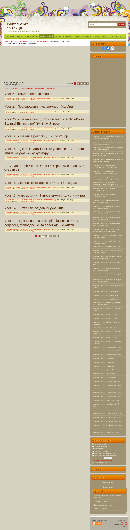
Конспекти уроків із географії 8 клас (105, 295)
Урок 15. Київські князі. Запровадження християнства (44, 195)
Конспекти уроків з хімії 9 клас (103, 366)
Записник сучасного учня (103, 505)
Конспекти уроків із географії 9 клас (105, 299)
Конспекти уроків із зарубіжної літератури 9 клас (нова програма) (108, 160)
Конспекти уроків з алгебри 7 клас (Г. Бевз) (106, 405)
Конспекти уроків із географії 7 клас (105, 291)
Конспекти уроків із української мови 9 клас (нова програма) (106, 224)
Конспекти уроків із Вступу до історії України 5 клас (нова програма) (31, 98)
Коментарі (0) (29, 99)
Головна (7, 41)
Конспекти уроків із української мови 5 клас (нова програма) (106, 201)
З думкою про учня (101, 501)
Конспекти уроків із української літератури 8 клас (104, 189)
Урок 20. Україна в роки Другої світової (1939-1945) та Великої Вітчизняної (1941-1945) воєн (44, 121)
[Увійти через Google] (112, 48)
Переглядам (50, 88)
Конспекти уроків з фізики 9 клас (104, 377)
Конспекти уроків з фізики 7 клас (104, 370)
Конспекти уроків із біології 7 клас (105, 318)
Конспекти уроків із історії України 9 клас (107, 247)
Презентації (99, 449)
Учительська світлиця (18, 26)
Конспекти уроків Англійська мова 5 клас (107, 414)
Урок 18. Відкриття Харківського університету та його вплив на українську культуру (44, 151)
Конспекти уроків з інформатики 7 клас (107, 389)
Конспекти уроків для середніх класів (33, 41)
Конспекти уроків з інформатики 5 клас (107, 381)
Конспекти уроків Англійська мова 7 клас (107, 421)
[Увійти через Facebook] (108, 48)
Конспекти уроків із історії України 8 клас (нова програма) (107, 242)
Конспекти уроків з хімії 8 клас (103, 362)
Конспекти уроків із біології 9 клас (105, 337)
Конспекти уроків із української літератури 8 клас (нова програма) (105, 184)
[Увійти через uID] (104, 48)
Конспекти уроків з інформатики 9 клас (107, 396)
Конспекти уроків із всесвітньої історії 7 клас (107, 263)
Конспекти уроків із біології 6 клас (105, 314)
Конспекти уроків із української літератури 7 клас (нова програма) (105, 178)
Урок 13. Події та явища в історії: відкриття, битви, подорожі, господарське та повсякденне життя (42, 222)
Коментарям (39, 88)
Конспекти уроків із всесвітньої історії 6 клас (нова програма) (107, 257)
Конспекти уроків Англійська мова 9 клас (107, 429)
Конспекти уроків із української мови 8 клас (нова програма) (106, 219)
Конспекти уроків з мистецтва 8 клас (106, 400)
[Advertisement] (46, 62)
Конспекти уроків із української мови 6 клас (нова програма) (106, 207)
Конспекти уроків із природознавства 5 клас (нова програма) (107, 304)
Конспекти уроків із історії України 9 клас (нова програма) (107, 251)
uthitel (8, 99)
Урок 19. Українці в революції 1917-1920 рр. (36, 136)
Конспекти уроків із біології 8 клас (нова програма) (107, 333)
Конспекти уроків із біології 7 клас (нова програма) (107, 323)
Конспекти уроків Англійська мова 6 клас (107, 417)
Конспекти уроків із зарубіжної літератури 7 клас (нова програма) (108, 149)
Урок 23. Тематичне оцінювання (28, 94)
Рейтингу (29, 88)
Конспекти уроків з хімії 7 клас (103, 358)
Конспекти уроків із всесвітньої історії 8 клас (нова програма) (107, 275)
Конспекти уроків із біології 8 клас (105, 328)
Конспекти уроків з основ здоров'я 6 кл (107, 351)
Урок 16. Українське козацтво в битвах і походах (40, 182)
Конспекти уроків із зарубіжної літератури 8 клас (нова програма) (108, 154)
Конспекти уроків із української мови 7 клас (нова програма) (106, 213)
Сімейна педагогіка (101, 509)
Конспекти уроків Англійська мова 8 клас (107, 425)
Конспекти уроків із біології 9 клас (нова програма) (107, 342)
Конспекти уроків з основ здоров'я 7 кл (107, 355)
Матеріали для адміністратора (106, 456)
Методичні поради (101, 451)
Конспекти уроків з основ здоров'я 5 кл (107, 347)
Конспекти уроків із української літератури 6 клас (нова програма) (105, 172)
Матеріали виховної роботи (105, 453)
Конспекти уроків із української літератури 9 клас (104, 195)
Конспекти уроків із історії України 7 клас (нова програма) (107, 236)
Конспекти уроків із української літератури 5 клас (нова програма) (105, 166)
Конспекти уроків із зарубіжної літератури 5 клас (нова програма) (108, 137)
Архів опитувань (106, 460)
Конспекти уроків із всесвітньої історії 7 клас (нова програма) (107, 269)
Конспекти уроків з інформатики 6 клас (107, 385)
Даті (16, 88)
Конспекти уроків (101, 446)
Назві (23, 88)
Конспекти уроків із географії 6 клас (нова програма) (108, 286)
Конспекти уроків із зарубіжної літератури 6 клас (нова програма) (108, 143)
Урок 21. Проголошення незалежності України (38, 106)
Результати (96, 460)
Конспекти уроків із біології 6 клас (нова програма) (107, 309)
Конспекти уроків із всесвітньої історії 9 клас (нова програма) (107, 281)
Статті (14, 41)
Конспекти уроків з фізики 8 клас (104, 374)
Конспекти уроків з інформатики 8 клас (107, 393)
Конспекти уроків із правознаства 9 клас (107, 410)
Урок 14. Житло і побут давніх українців (34, 208)
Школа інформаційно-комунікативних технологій (107, 497)
